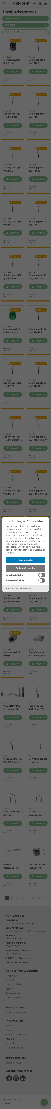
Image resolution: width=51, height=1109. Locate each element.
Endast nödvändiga (25, 568)
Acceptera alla (25, 560)
